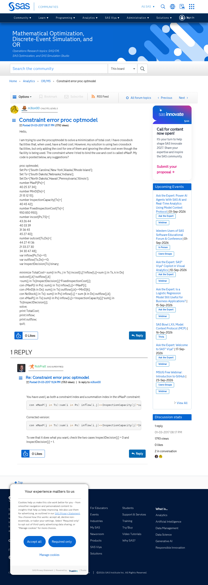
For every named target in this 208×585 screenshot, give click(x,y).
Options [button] (24, 97)
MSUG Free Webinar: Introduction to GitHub (170, 374)
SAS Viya (111, 17)
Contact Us (182, 6)
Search (163, 6)
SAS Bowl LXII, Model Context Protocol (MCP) (171, 326)
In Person (163, 247)
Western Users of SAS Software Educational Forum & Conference (170, 235)
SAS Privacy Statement (67, 513)
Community (21, 17)
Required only (62, 542)
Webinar (162, 222)
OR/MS (46, 81)
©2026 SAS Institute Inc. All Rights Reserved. (121, 572)
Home (13, 81)
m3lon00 (34, 108)
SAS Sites (191, 6)
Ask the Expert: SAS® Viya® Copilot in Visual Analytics (170, 266)
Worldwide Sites (172, 6)
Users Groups (165, 254)
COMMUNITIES (48, 7)
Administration (136, 17)
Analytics (88, 17)
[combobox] (79, 68)
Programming (64, 17)
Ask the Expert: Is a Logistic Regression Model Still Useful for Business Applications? (171, 295)
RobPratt (40, 366)
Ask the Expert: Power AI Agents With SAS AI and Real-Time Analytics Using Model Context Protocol (171, 203)
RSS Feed (103, 96)
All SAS (146, 6)
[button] (15, 120)
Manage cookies (49, 555)
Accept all (34, 542)
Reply (139, 335)
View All (182, 403)
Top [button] (20, 482)
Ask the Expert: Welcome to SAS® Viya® (172, 347)
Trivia (161, 337)
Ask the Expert (165, 216)
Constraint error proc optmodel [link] (76, 81)
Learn (42, 17)
